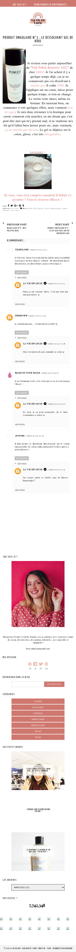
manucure (40, 208)
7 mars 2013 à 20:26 (35, 435)
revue (12, 210)
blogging (38, 707)
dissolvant (30, 208)
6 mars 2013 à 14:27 (56, 404)
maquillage (38, 725)
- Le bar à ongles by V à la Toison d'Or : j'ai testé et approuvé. (38, 770)
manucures (38, 719)
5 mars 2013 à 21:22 (38, 249)
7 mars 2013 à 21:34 (56, 469)
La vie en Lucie (32, 283)
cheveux (38, 713)
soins (38, 737)
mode (38, 731)
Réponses (22, 277)
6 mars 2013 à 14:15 (50, 373)
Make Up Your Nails (27, 372)
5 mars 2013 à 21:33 (56, 283)
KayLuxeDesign (67, 948)
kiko (35, 208)
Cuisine (38, 701)
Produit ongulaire (56, 208)
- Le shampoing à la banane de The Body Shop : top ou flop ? (38, 851)
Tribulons (22, 249)
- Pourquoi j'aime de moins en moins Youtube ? (38, 810)
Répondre (21, 272)
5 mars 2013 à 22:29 (37, 315)
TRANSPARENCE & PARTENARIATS (50, 4)
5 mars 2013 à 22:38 (56, 343)
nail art (47, 208)
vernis (17, 210)
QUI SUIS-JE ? (20, 4)
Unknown (21, 315)
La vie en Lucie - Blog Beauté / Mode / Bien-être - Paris (31, 948)
